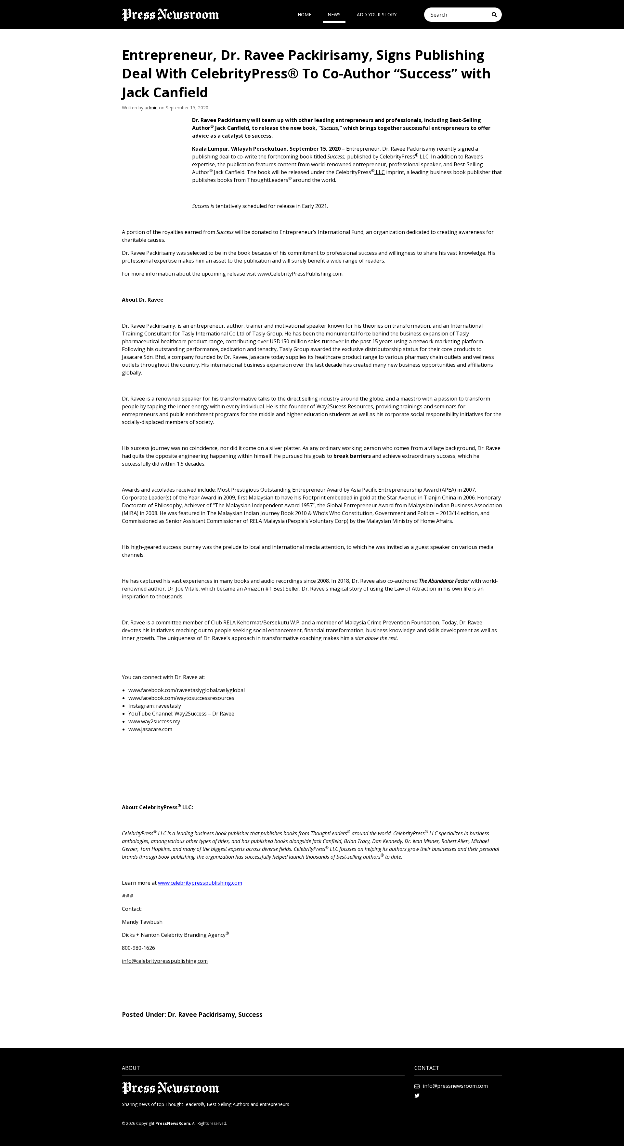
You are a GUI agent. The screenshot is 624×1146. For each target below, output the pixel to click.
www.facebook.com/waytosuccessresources (181, 698)
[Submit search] (496, 14)
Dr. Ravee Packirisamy (201, 1014)
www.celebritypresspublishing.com (200, 882)
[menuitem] (304, 15)
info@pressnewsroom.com (455, 1085)
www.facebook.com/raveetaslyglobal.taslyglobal (186, 690)
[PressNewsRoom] (170, 14)
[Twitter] (417, 1095)
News (334, 14)
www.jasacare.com (150, 729)
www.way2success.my (154, 721)
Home (304, 14)
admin (151, 107)
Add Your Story (376, 14)
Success (250, 1014)
